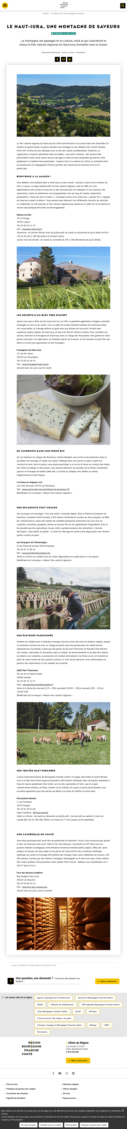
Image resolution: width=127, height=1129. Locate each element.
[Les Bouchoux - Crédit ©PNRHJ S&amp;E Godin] (63, 105)
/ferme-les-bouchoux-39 (58, 489)
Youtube (59, 1073)
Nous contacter (109, 981)
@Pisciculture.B (40, 812)
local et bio (68, 52)
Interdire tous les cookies (50, 1125)
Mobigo (93, 1025)
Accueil (46, 13)
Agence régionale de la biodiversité (53, 998)
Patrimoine (42, 1032)
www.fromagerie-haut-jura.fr (35, 364)
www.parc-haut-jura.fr (32, 229)
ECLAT (78, 1011)
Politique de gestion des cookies (21, 1089)
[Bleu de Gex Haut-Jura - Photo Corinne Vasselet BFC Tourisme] (63, 410)
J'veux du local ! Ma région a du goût (54, 1018)
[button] (57, 59)
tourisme (81, 52)
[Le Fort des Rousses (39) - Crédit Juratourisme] (63, 923)
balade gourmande (51, 52)
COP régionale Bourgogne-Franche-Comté (101, 1004)
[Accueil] (63, 5)
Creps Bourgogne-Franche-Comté (52, 1011)
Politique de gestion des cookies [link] (94, 1125)
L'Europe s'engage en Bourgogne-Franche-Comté (59, 1025)
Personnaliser (71, 1125)
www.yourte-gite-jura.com (34, 489)
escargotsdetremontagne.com (36, 553)
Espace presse (69, 1098)
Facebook (53, 1073)
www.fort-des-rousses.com (34, 887)
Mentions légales (71, 1084)
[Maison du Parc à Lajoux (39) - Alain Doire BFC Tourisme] (63, 278)
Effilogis (93, 1011)
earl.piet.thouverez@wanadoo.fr (38, 684)
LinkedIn (73, 1073)
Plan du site (12, 1084)
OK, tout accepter (28, 1125)
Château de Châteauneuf (62, 1004)
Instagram (67, 1073)
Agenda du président (16, 1098)
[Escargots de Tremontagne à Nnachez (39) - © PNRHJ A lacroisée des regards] (63, 598)
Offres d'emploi (70, 1089)
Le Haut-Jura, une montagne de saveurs (68, 13)
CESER (40, 1004)
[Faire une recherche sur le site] (123, 5)
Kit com (66, 1093)
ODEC (106, 1025)
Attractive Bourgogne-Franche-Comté (95, 998)
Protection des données (17, 1093)
